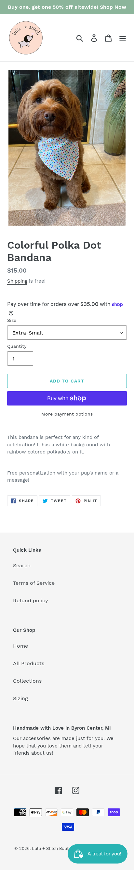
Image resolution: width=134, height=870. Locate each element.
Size (11, 320)
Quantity (16, 346)
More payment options (67, 414)
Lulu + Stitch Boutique (54, 848)
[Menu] (122, 37)
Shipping (17, 281)
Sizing (20, 698)
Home (20, 646)
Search (22, 565)
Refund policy (30, 600)
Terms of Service (34, 583)
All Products (28, 663)
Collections (27, 681)
